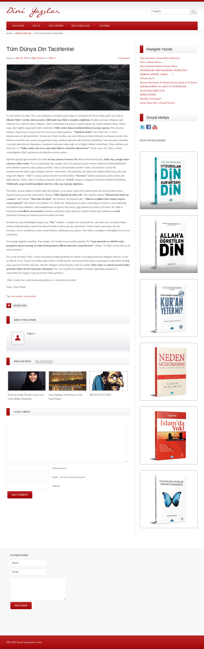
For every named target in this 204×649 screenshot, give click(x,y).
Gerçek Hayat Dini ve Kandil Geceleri (157, 103)
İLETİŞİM (104, 26)
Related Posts (44, 361)
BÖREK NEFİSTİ (148, 94)
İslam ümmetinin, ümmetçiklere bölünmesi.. (160, 58)
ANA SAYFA (18, 26)
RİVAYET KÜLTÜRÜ (100, 394)
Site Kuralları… (81, 26)
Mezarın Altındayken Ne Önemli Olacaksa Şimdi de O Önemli (168, 82)
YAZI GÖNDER (55, 26)
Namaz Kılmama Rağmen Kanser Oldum (158, 66)
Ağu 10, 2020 (22, 58)
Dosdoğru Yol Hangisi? (150, 98)
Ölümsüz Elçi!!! (147, 78)
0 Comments (124, 58)
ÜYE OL (36, 26)
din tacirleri (17, 296)
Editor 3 (52, 58)
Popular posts (22, 361)
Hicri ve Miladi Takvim (150, 62)
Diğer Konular (23, 33)
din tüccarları (30, 296)
